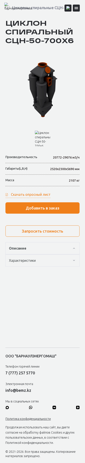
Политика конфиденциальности (28, 419)
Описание (17, 248)
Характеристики (22, 260)
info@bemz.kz (18, 390)
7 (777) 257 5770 (20, 373)
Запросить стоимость (42, 231)
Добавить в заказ (42, 208)
